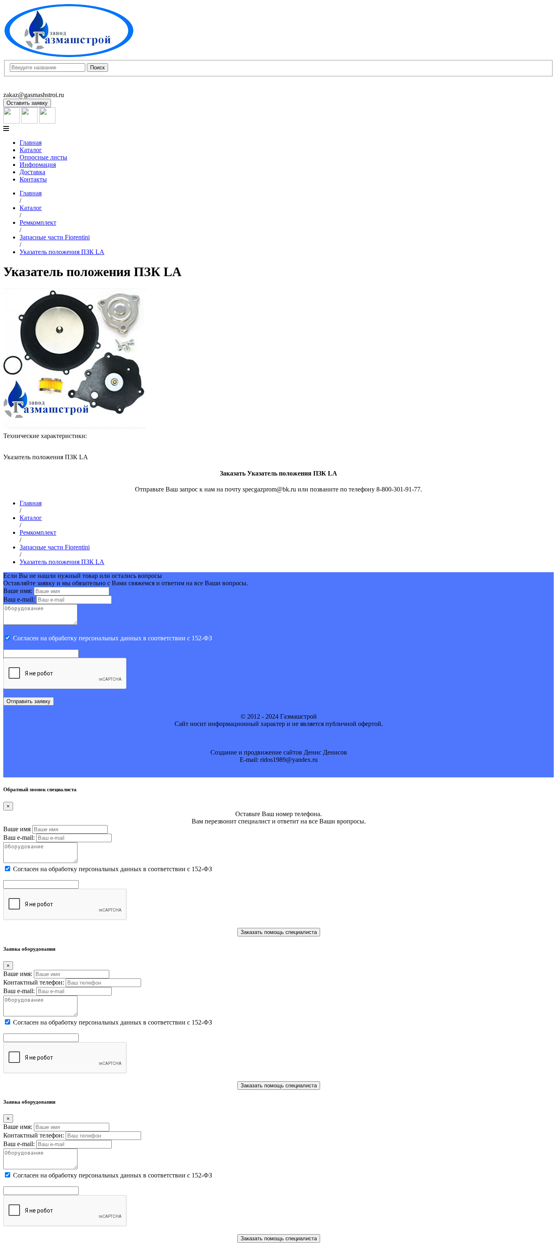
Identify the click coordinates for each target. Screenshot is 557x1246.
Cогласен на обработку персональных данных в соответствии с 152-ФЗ (112, 638)
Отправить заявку (29, 701)
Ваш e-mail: (19, 599)
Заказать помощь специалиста (279, 932)
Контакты (33, 179)
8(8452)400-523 (24, 87)
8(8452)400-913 (24, 80)
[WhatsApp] (29, 121)
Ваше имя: (17, 590)
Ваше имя (17, 829)
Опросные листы (43, 157)
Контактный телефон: (33, 982)
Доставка (32, 171)
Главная (31, 142)
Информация (38, 164)
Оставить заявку (27, 103)
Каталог (31, 149)
